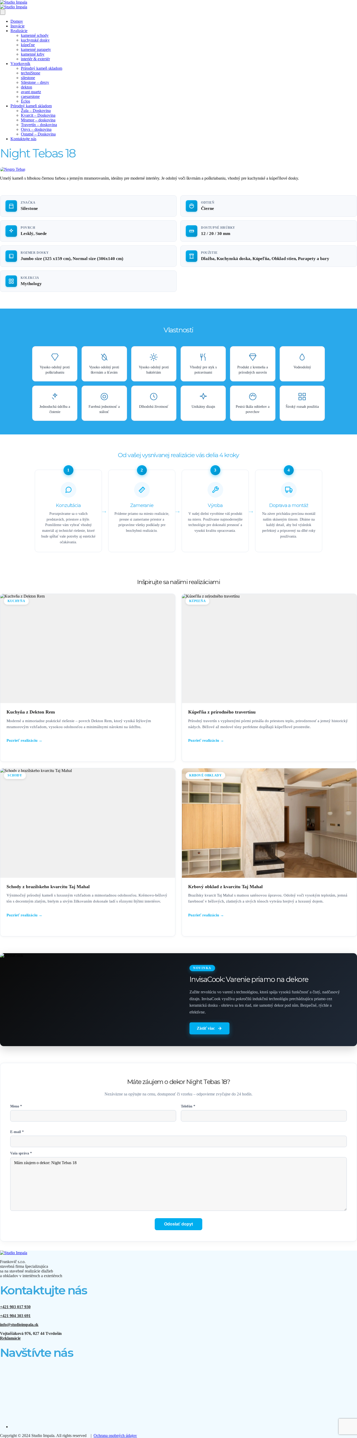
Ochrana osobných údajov (115, 1435)
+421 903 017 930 (15, 1307)
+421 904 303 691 (15, 1315)
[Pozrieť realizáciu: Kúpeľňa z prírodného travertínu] (269, 678)
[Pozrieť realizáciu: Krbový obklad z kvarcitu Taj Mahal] (269, 852)
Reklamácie (10, 1338)
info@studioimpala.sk (19, 1324)
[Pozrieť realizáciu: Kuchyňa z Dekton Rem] (87, 678)
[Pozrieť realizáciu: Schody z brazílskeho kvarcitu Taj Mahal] (87, 852)
